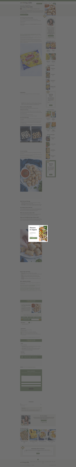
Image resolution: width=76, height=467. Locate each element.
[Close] (47, 226)
